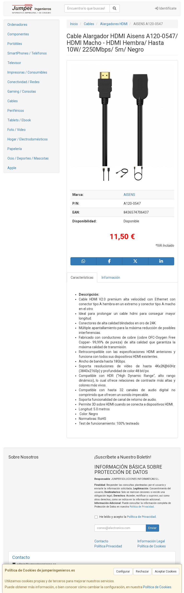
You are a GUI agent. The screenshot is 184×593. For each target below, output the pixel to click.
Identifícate (168, 8)
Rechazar (142, 571)
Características (82, 277)
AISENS (129, 195)
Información (111, 277)
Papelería (14, 149)
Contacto (101, 541)
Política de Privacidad (142, 506)
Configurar (123, 571)
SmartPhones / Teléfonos (27, 53)
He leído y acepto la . (127, 516)
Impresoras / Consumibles (27, 72)
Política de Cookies (157, 587)
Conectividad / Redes (23, 82)
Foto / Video (16, 130)
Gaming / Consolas (21, 91)
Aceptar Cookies (166, 571)
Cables (12, 101)
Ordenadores (17, 25)
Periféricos (15, 110)
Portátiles (14, 44)
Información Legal (151, 541)
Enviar (152, 528)
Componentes (18, 34)
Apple (11, 168)
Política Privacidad (108, 546)
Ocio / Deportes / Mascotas (28, 158)
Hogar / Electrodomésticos (27, 139)
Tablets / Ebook (19, 120)
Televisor (14, 63)
